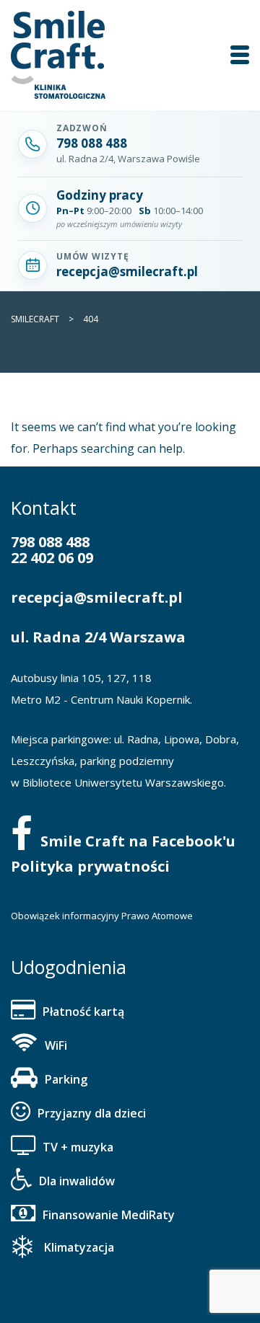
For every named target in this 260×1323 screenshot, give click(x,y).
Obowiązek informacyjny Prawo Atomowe (102, 915)
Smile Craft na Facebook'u (137, 841)
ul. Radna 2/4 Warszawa (98, 637)
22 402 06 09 (52, 557)
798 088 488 (50, 542)
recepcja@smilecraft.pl (97, 597)
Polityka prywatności (90, 866)
